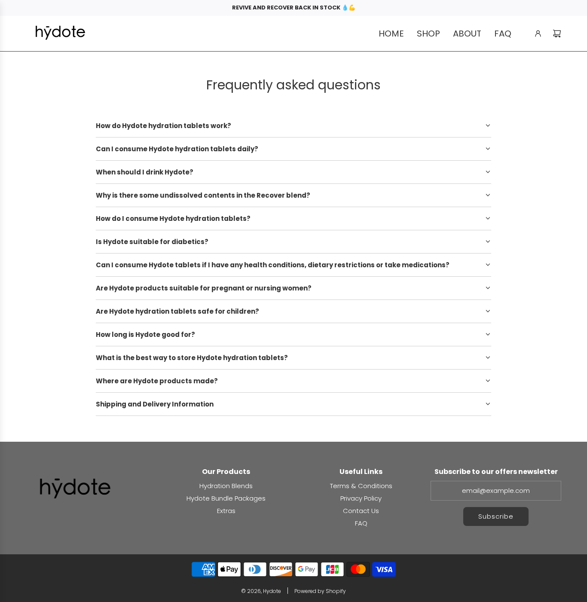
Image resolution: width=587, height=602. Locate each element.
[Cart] (556, 33)
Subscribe (496, 516)
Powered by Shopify (320, 591)
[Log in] (538, 33)
